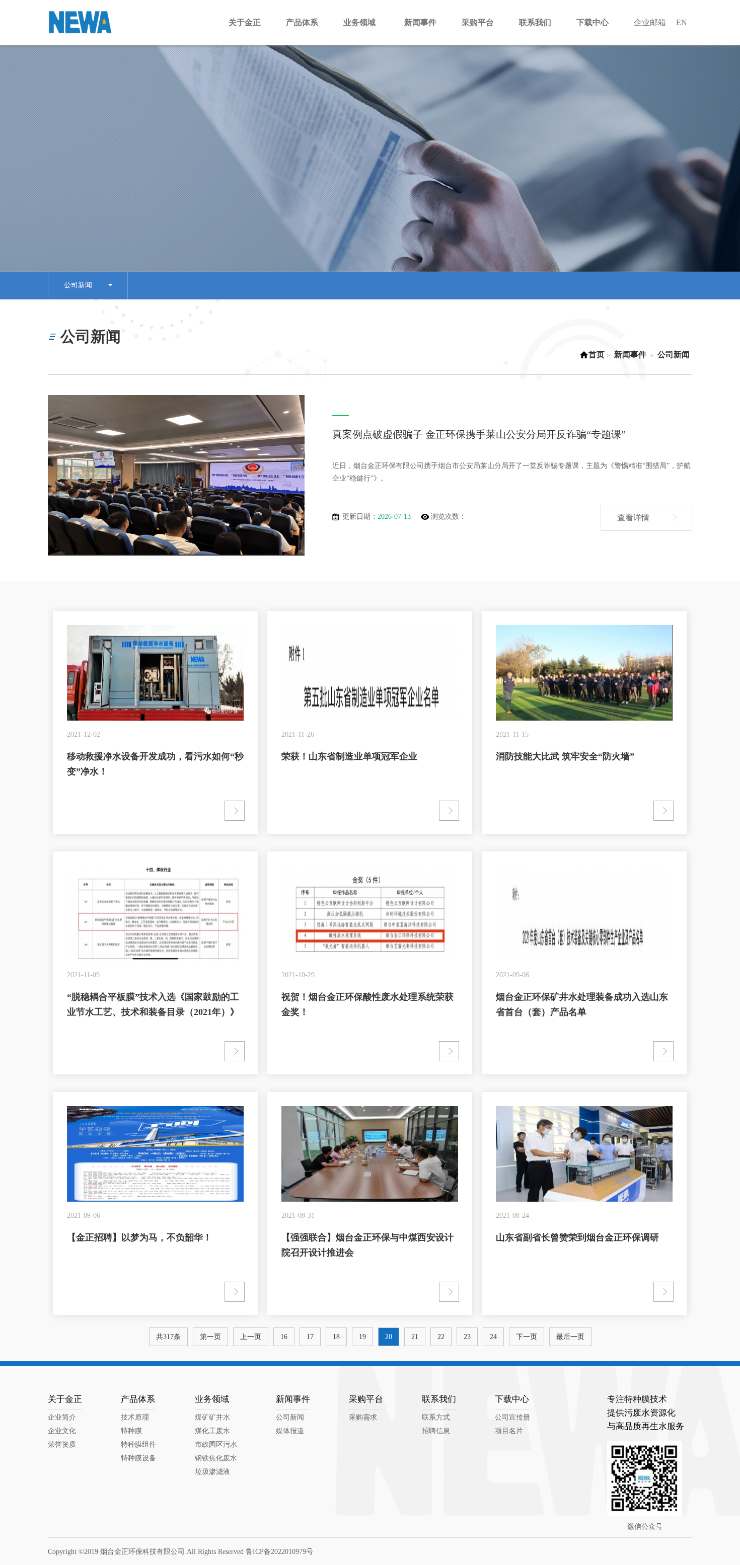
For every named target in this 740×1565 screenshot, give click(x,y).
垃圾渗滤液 (212, 1471)
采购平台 (366, 1399)
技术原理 (135, 1417)
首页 (596, 354)
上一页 (250, 1337)
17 (310, 1337)
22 (441, 1337)
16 (283, 1337)
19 (362, 1337)
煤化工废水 (212, 1431)
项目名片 (509, 1431)
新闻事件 (630, 354)
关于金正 (65, 1399)
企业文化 (62, 1431)
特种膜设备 (138, 1458)
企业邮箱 (650, 22)
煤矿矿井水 (212, 1417)
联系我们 (439, 1399)
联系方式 (436, 1417)
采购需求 (363, 1417)
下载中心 (512, 1399)
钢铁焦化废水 (216, 1458)
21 (414, 1337)
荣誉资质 (62, 1444)
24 (493, 1337)
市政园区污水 (216, 1444)
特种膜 (131, 1431)
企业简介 (62, 1417)
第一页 (210, 1337)
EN (681, 22)
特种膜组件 (138, 1444)
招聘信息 (436, 1431)
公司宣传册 (512, 1417)
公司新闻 (86, 285)
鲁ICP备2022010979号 (279, 1551)
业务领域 (212, 1399)
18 (336, 1337)
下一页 (526, 1337)
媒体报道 (290, 1431)
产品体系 (138, 1399)
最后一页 (570, 1337)
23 (467, 1337)
